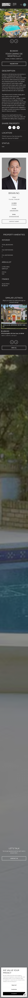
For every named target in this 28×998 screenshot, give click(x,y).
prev (12, 41)
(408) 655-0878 (14, 210)
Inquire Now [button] (14, 63)
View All (14, 348)
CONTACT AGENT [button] (14, 221)
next (16, 41)
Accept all (14, 993)
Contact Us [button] (14, 858)
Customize (14, 989)
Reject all (14, 985)
